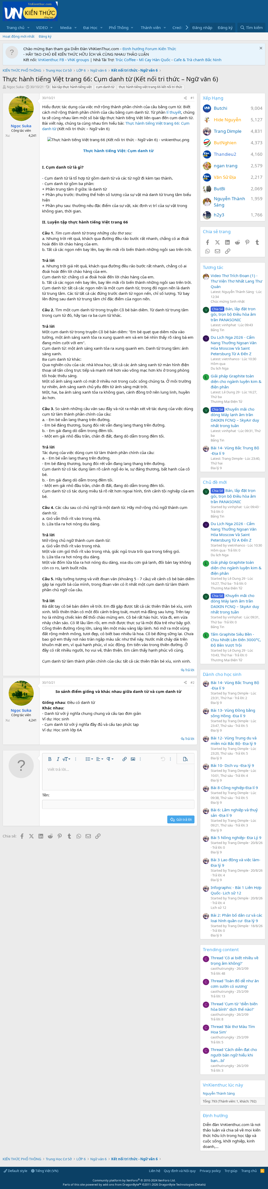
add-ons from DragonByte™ (122, 1184)
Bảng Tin (217, 330)
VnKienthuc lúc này (223, 1085)
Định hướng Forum (139, 48)
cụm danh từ (105, 87)
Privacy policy (210, 1170)
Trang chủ (15, 27)
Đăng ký (45, 36)
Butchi (220, 108)
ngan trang (225, 166)
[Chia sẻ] (185, 98)
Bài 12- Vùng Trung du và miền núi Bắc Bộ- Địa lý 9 (233, 740)
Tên (45, 794)
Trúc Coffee (125, 59)
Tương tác (213, 267)
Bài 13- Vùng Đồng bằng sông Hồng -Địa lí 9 (233, 713)
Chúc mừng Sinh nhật (228, 301)
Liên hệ (154, 1170)
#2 (192, 682)
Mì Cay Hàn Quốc (154, 59)
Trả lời (189, 670)
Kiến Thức (167, 48)
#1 (192, 98)
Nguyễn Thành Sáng (219, 1093)
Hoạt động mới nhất (19, 36)
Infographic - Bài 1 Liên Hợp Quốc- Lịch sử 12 (236, 890)
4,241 (33, 135)
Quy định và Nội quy (180, 1170)
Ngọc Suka (15, 86)
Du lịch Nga (219, 368)
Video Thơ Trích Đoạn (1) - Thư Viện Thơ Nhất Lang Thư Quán (236, 281)
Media (65, 27)
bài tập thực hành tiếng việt (72, 87)
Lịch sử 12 (218, 907)
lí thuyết (173, 112)
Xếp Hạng (213, 98)
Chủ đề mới (215, 482)
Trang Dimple (228, 131)
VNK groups (78, 59)
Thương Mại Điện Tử (226, 401)
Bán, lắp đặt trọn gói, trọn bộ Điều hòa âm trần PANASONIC (233, 314)
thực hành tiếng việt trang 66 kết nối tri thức (150, 87)
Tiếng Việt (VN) (46, 1170)
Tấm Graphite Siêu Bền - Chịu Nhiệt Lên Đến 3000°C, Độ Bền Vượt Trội (236, 639)
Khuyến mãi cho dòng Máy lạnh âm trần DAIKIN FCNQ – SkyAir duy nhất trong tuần (235, 417)
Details (200, 1184)
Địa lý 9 (216, 468)
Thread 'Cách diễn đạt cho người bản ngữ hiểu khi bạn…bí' (234, 1055)
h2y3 (219, 215)
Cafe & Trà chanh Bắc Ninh (197, 59)
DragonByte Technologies (176, 1184)
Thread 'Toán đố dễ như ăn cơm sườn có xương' (235, 983)
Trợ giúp (231, 1170)
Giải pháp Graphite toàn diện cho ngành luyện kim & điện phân (236, 381)
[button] (28, 27)
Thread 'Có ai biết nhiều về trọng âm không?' (234, 960)
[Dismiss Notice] (260, 48)
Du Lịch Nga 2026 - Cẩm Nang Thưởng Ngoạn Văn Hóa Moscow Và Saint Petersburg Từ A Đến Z (233, 345)
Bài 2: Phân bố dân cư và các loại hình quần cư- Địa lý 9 (236, 917)
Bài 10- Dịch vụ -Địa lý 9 (232, 765)
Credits (178, 27)
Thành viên (151, 27)
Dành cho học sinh (222, 674)
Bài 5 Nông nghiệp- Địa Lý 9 (236, 837)
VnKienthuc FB (51, 59)
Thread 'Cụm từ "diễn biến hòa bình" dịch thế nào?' (234, 1006)
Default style (17, 1170)
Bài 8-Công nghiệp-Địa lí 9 (234, 787)
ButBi (219, 189)
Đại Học (90, 27)
